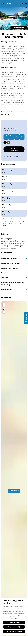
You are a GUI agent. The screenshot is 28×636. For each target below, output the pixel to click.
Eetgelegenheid (6, 289)
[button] (14, 492)
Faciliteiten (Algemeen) (9, 259)
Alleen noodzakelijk (14, 627)
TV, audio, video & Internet (9, 268)
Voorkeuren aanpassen (14, 631)
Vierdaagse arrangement (14, 149)
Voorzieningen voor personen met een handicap (12, 284)
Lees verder (5, 114)
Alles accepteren (14, 622)
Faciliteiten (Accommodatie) (10, 263)
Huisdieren (5, 273)
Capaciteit (4, 278)
